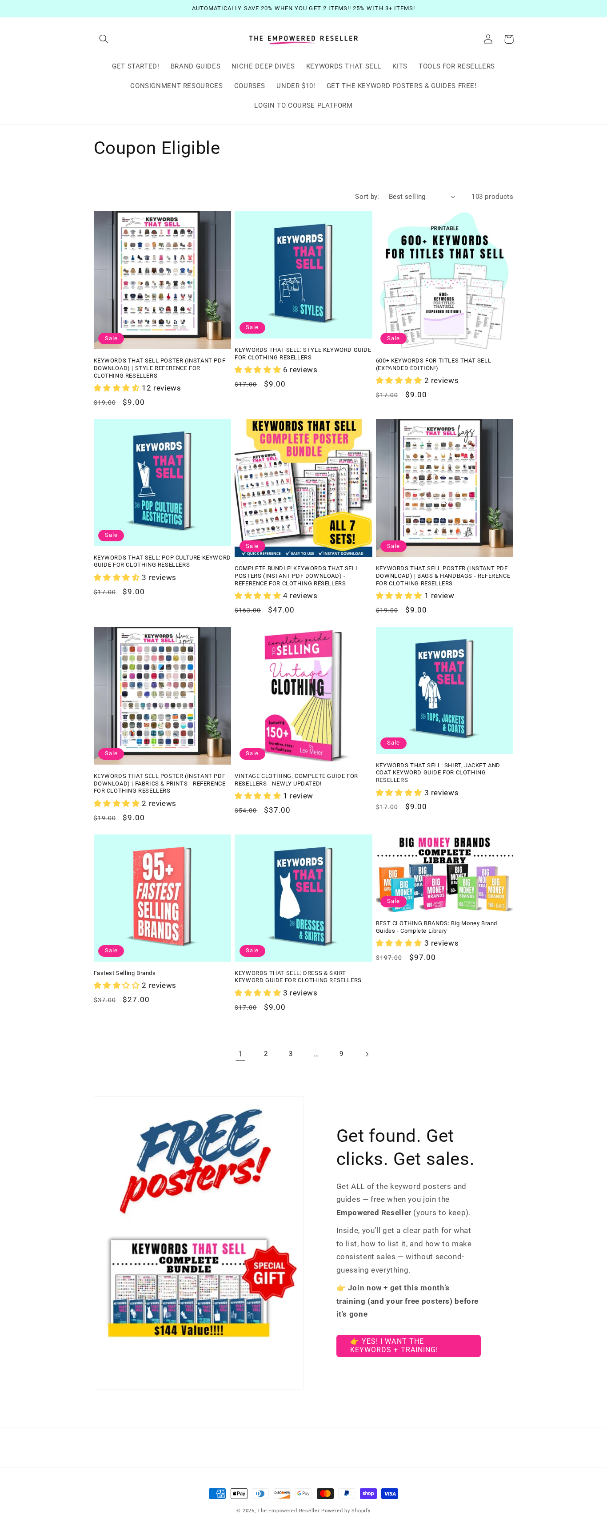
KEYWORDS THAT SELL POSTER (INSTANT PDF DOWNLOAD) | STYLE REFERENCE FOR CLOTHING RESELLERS (160, 368)
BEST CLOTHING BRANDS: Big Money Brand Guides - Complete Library (436, 927)
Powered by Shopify (345, 1511)
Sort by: (367, 197)
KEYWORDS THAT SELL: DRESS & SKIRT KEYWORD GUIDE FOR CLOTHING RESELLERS (298, 977)
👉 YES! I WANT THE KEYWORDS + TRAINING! (394, 1345)
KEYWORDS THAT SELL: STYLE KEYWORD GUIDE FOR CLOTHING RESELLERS (303, 353)
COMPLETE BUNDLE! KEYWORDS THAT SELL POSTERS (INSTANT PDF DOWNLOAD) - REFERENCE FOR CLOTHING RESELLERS (297, 576)
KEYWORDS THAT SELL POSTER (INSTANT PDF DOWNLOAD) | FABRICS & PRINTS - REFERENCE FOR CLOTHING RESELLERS (160, 783)
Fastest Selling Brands (125, 973)
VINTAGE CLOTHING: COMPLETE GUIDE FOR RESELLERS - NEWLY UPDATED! (296, 780)
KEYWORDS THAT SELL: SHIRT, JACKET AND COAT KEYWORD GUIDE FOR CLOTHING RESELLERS (438, 773)
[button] (104, 39)
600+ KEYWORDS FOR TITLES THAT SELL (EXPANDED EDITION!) (433, 364)
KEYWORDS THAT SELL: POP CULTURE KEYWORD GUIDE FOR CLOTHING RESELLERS (162, 561)
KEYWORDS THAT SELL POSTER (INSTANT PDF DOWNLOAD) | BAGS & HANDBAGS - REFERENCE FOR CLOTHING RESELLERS (443, 576)
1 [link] (240, 1053)
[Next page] (366, 1054)
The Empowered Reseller (288, 1511)
